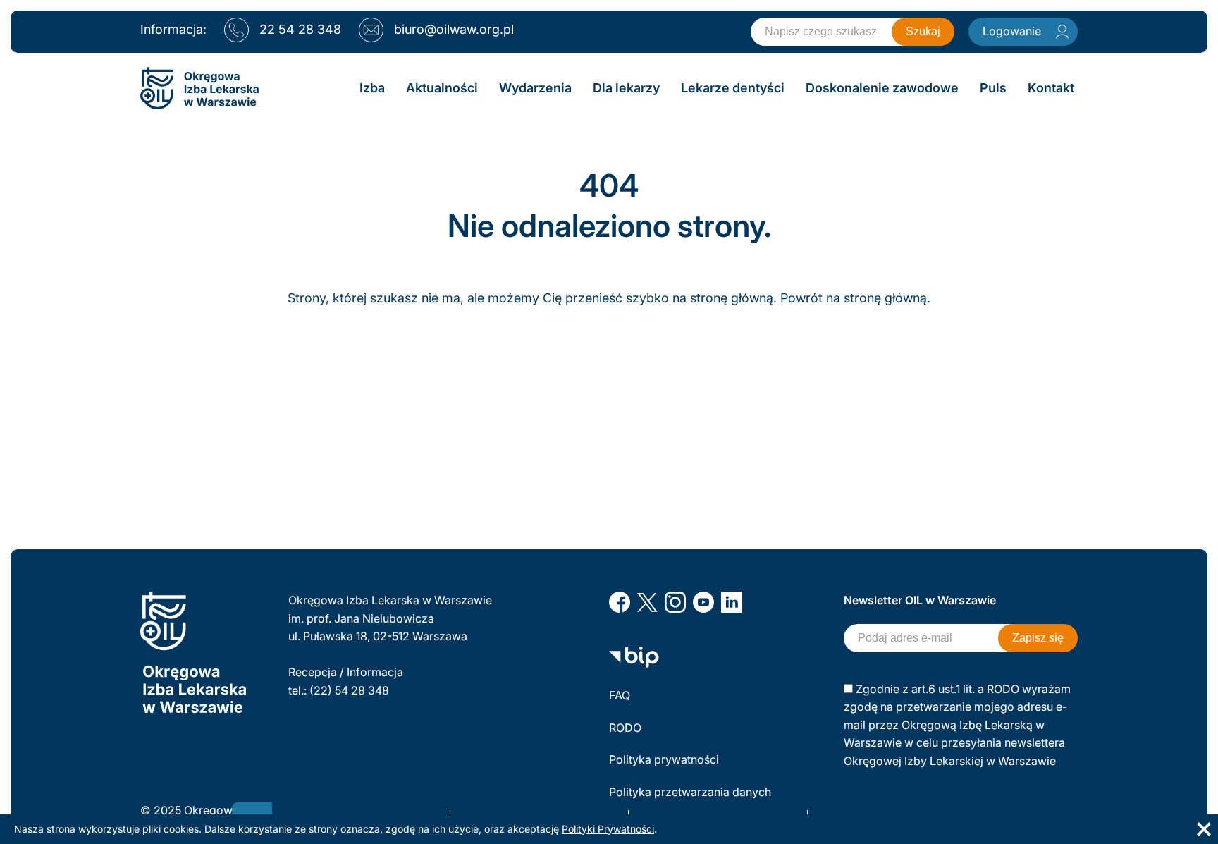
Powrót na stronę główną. (855, 297)
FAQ (619, 695)
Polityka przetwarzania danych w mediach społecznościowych (691, 801)
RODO (625, 728)
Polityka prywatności (664, 759)
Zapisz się (1038, 638)
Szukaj (923, 31)
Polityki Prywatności (608, 829)
